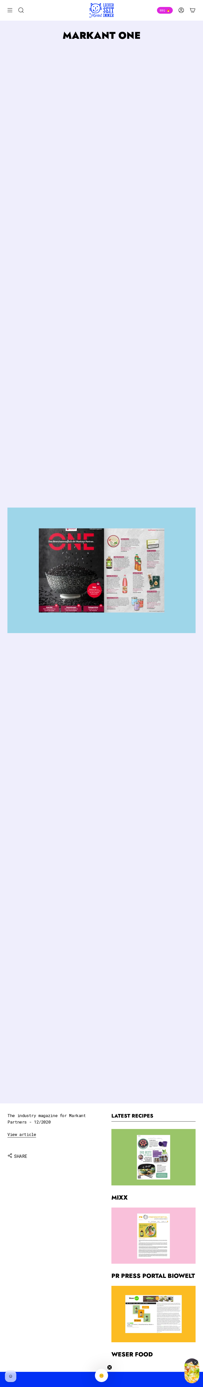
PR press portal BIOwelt (153, 1275)
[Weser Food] (153, 1314)
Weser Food (132, 1354)
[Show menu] (10, 10)
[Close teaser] (109, 1367)
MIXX (119, 1197)
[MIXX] (153, 1157)
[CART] (192, 10)
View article (21, 1134)
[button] (101, 1375)
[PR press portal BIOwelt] (153, 1236)
